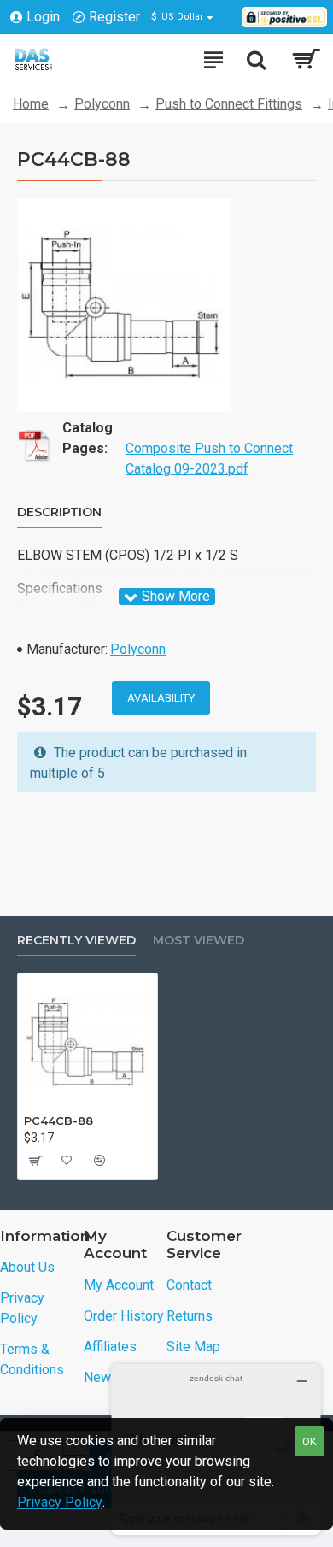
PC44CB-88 (58, 1120)
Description (59, 512)
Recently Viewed (76, 940)
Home (31, 104)
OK (309, 1441)
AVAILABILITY (161, 697)
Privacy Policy (59, 1502)
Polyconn (102, 104)
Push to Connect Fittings (228, 104)
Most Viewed (198, 940)
